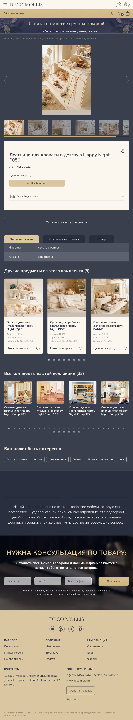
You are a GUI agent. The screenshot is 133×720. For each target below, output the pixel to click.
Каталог (10, 640)
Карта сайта (72, 699)
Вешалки (77, 459)
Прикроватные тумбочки (100, 459)
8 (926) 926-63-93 (106, 675)
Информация (97, 640)
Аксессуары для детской (28, 38)
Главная (8, 38)
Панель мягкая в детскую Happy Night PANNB (108, 326)
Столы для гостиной (17, 459)
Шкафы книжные (57, 459)
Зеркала (37, 459)
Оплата (50, 659)
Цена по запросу (20, 175)
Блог (90, 652)
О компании (95, 646)
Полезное (53, 640)
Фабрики (93, 659)
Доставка (52, 652)
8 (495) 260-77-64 (78, 675)
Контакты (11, 669)
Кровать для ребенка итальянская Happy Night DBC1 (65, 326)
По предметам (13, 659)
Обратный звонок (81, 690)
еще (122, 459)
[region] (66, 127)
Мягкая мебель (14, 652)
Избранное (53, 646)
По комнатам (12, 646)
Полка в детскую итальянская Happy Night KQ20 (20, 326)
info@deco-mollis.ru (78, 680)
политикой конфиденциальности (77, 594)
